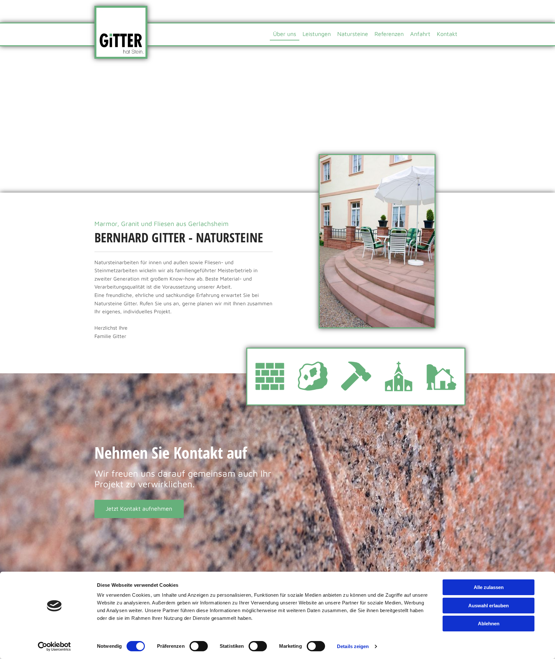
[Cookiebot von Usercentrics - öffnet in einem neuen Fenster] (54, 646)
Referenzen (389, 33)
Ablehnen (488, 623)
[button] (139, 509)
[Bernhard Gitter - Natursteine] (120, 32)
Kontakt (447, 33)
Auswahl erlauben (488, 605)
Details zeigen (353, 646)
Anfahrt (420, 33)
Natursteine (352, 33)
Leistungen (317, 33)
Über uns (284, 33)
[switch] (198, 646)
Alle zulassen (489, 587)
